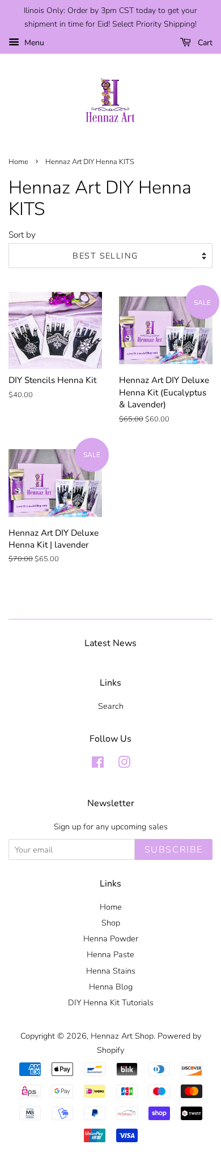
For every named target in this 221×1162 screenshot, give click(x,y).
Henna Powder (110, 938)
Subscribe (173, 849)
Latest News (110, 643)
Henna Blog (111, 986)
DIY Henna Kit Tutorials (111, 1002)
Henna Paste (110, 954)
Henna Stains (110, 970)
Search (111, 706)
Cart (204, 42)
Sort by (22, 234)
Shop (110, 922)
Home (18, 162)
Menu (33, 42)
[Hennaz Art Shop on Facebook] (97, 764)
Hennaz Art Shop (122, 1036)
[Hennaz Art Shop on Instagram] (124, 764)
